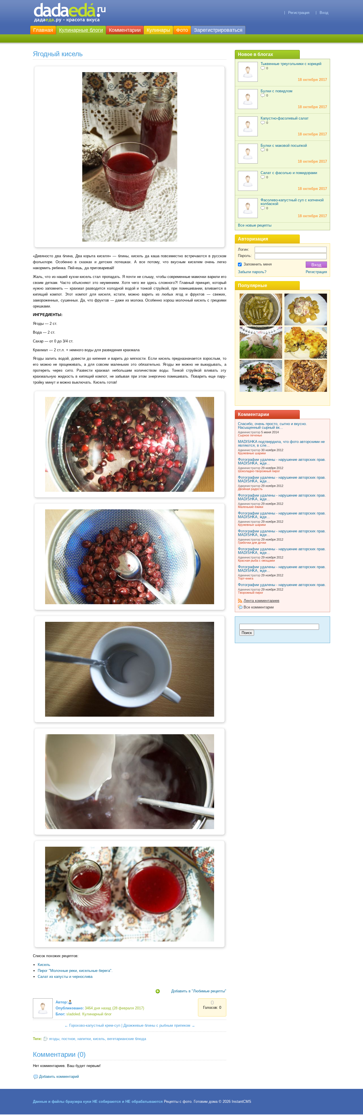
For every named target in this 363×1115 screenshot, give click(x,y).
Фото (182, 30)
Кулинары (158, 30)
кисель (99, 1039)
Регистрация (298, 13)
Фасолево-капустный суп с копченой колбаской (292, 202)
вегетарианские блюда (126, 1039)
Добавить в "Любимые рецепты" (198, 991)
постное (68, 1039)
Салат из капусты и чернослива (65, 976)
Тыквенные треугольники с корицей (291, 64)
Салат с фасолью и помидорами (289, 173)
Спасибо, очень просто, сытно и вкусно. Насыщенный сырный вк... (272, 426)
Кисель (44, 965)
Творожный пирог (250, 592)
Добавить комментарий (59, 1076)
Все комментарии (259, 607)
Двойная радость (250, 489)
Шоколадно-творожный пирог (259, 471)
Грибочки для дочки (252, 542)
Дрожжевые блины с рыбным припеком (156, 1025)
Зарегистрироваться (218, 30)
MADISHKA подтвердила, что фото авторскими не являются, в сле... (281, 443)
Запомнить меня (258, 264)
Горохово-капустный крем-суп (94, 1025)
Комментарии (125, 30)
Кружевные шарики (252, 453)
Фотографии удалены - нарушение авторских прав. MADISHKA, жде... (282, 461)
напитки (84, 1039)
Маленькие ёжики (250, 507)
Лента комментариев (261, 601)
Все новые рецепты (254, 225)
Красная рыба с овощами (256, 560)
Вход (324, 13)
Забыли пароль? (252, 272)
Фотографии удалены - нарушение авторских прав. (282, 585)
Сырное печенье (250, 435)
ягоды (54, 1039)
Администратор (249, 432)
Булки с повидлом (276, 91)
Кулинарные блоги (81, 30)
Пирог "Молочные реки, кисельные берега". (75, 970)
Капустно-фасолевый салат (285, 118)
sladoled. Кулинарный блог (89, 1014)
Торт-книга (245, 578)
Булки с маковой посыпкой (284, 145)
